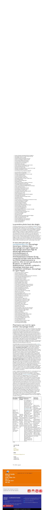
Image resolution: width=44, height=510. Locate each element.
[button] (40, 464)
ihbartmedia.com (27, 408)
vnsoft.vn (35, 227)
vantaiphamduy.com (20, 244)
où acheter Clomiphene (27, 374)
